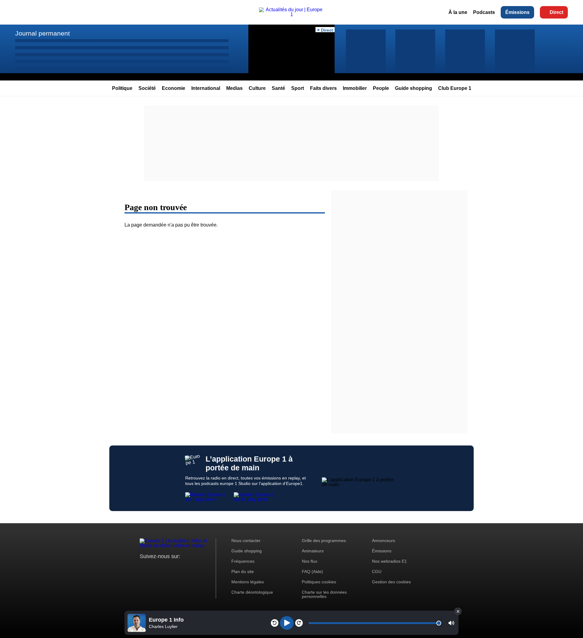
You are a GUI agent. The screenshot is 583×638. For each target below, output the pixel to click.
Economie (173, 88)
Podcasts (484, 12)
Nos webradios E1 (389, 561)
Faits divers (323, 88)
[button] (451, 622)
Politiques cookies (319, 581)
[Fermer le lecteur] (458, 611)
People (381, 88)
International (205, 88)
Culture (257, 88)
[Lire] (287, 623)
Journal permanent (42, 33)
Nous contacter (246, 540)
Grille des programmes (324, 540)
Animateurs (313, 550)
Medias (234, 88)
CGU (376, 571)
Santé (278, 88)
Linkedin (195, 567)
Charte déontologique (252, 592)
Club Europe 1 (454, 88)
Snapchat (185, 567)
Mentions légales (247, 581)
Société (147, 88)
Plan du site (242, 571)
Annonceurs (383, 540)
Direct (556, 12)
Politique (122, 88)
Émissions (517, 12)
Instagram (154, 567)
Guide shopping (413, 88)
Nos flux (309, 561)
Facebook (164, 567)
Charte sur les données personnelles (324, 594)
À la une (457, 12)
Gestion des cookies (391, 581)
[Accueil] (291, 14)
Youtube (174, 567)
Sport (297, 88)
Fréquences (242, 561)
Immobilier (355, 88)
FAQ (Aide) (312, 571)
